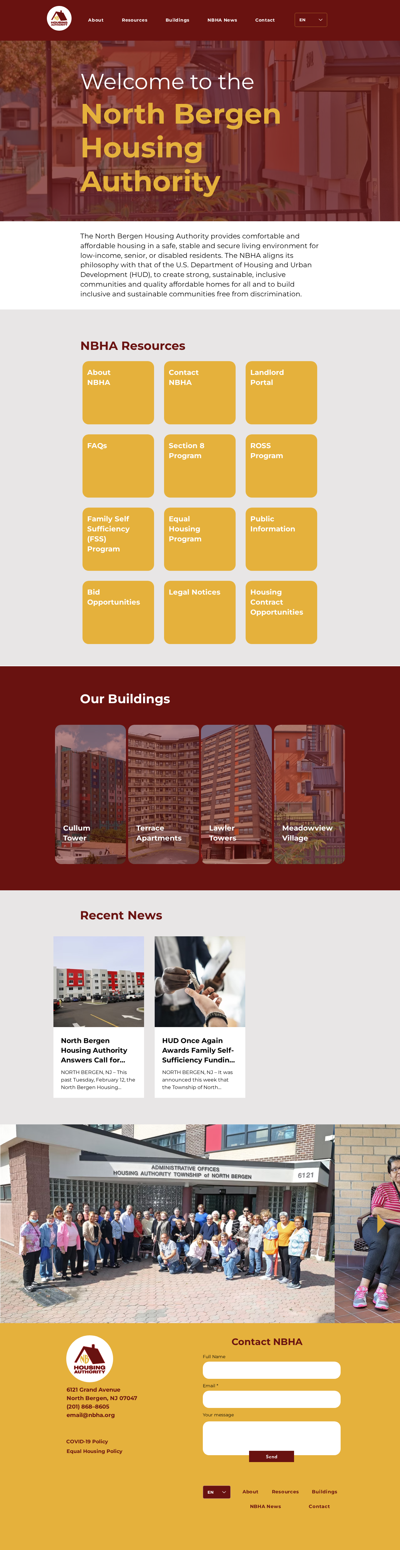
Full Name (214, 1356)
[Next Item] (381, 1223)
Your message (218, 1415)
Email (209, 1386)
